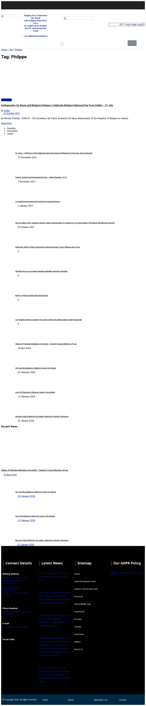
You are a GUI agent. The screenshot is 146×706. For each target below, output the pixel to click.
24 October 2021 (11, 113)
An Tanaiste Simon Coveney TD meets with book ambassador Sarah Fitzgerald (48, 320)
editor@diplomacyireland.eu (15, 627)
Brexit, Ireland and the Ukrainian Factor (31, 295)
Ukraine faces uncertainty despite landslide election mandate (41, 271)
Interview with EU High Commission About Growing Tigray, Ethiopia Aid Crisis (47, 247)
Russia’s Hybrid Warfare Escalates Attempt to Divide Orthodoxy (42, 416)
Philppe (18, 49)
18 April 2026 (10, 475)
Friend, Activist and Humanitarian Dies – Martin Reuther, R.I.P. (41, 177)
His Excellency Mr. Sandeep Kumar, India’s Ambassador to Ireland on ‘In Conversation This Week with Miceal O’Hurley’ (65, 223)
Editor (7, 110)
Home (4, 49)
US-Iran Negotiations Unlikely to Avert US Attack (35, 368)
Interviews (6, 100)
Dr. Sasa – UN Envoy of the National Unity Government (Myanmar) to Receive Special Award (53, 153)
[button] (55, 3)
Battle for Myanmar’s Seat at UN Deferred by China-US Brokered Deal (53, 576)
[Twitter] (107, 5)
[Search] (139, 43)
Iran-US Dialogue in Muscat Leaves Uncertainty (35, 392)
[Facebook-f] (99, 5)
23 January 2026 (25, 544)
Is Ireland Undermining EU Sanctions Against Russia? (37, 201)
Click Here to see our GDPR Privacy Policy (126, 573)
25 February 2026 (26, 496)
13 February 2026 (26, 520)
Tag (11, 49)
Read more (6, 123)
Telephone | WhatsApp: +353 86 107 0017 (16, 612)
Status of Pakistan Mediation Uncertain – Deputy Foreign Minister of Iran (46, 344)
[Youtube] (114, 5)
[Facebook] (6, 646)
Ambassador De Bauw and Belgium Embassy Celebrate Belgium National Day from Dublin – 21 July (57, 105)
